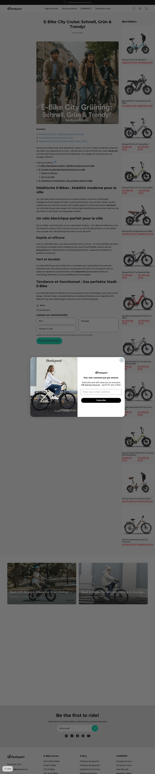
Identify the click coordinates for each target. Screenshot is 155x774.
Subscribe (101, 400)
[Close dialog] (122, 360)
